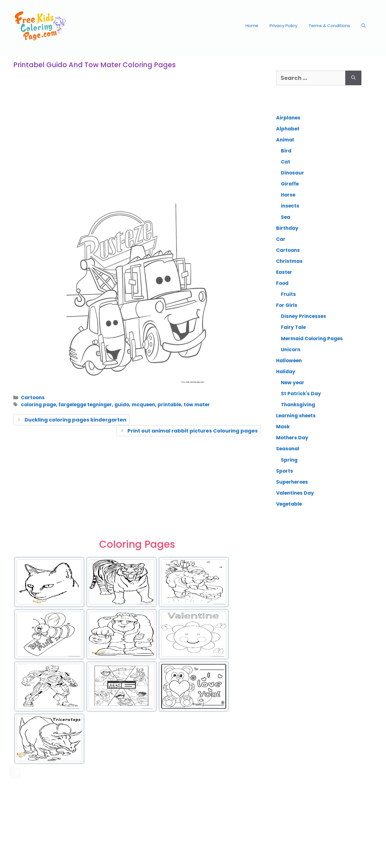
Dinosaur (292, 172)
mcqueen (143, 404)
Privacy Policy (283, 26)
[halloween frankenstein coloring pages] (121, 656)
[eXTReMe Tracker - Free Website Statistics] (15, 776)
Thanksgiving (298, 404)
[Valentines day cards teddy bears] (193, 708)
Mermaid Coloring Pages (312, 338)
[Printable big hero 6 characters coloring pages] (121, 708)
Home (252, 26)
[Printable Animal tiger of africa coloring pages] (121, 603)
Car (280, 239)
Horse (288, 194)
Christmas (289, 261)
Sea (285, 217)
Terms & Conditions (329, 26)
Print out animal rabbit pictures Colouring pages (192, 430)
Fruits (288, 294)
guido (121, 404)
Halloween (289, 360)
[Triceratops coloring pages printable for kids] (49, 760)
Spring (289, 460)
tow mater (197, 404)
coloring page (38, 404)
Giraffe (290, 183)
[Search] (353, 78)
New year (292, 382)
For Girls (286, 305)
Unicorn (290, 349)
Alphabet (288, 128)
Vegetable (289, 504)
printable (169, 404)
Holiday (285, 371)
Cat (285, 161)
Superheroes (292, 482)
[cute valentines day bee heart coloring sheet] (49, 656)
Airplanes (288, 117)
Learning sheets (296, 415)
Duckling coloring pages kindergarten (75, 419)
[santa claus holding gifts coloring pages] (193, 603)
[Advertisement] (137, 150)
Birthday (287, 228)
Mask (283, 426)
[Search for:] (310, 78)
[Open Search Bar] (363, 25)
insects (290, 205)
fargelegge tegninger (85, 404)
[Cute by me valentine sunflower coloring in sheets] (193, 656)
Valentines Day (295, 493)
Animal (285, 139)
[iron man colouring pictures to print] (49, 708)
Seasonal (287, 448)
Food (282, 283)
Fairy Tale (293, 327)
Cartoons (33, 397)
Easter (284, 272)
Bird (286, 150)
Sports (284, 471)
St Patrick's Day (301, 393)
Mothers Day (292, 437)
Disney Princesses (303, 316)
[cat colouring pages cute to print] (49, 603)
